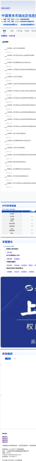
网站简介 (5, 436)
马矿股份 (9, 252)
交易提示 (4, 36)
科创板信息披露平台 (10, 24)
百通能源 (16, 259)
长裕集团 (24, 265)
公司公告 (12, 36)
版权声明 (5, 440)
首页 (4, 31)
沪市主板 (19, 31)
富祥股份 (24, 271)
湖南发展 (9, 259)
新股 (11, 31)
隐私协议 (5, 442)
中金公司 (16, 271)
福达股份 (9, 265)
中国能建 (9, 271)
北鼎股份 (31, 271)
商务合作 (5, 438)
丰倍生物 (16, 265)
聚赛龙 (31, 265)
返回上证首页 (6, 8)
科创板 (27, 31)
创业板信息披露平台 (27, 24)
